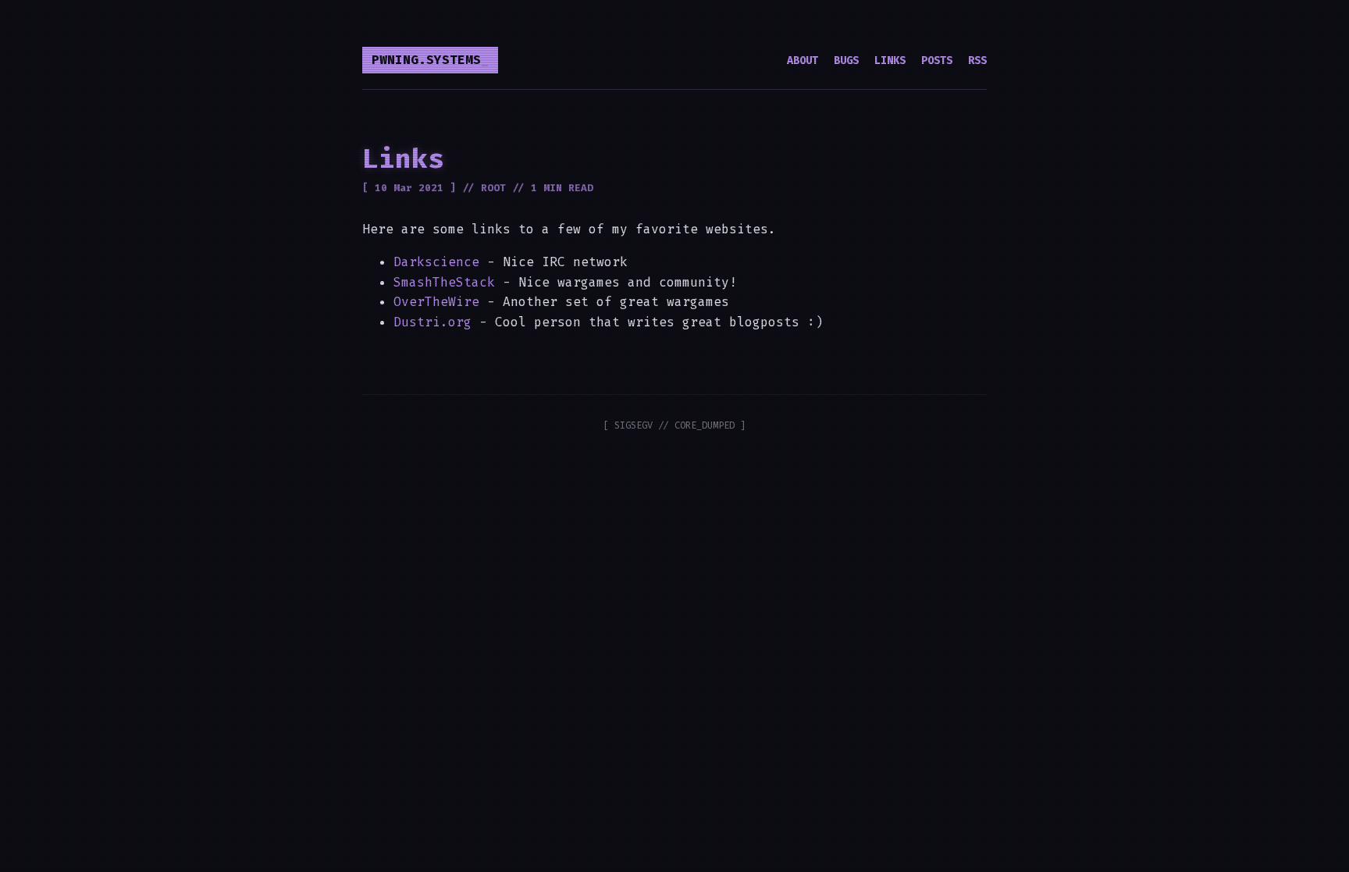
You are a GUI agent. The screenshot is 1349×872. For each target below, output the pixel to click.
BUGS (846, 60)
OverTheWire (436, 302)
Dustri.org (432, 322)
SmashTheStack (444, 282)
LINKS (890, 60)
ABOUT (802, 60)
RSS (977, 60)
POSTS (936, 60)
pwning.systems (426, 60)
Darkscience (436, 262)
